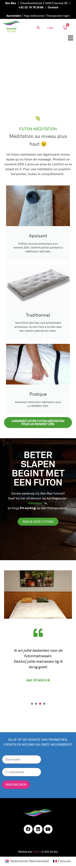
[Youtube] (48, 829)
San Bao (10, 3)
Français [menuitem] (64, 861)
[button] (70, 37)
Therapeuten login (58, 15)
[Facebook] (28, 829)
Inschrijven (15, 784)
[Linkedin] (38, 829)
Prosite (36, 851)
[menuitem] (27, 861)
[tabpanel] (38, 662)
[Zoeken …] (38, 28)
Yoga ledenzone (34, 15)
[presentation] (32, 704)
